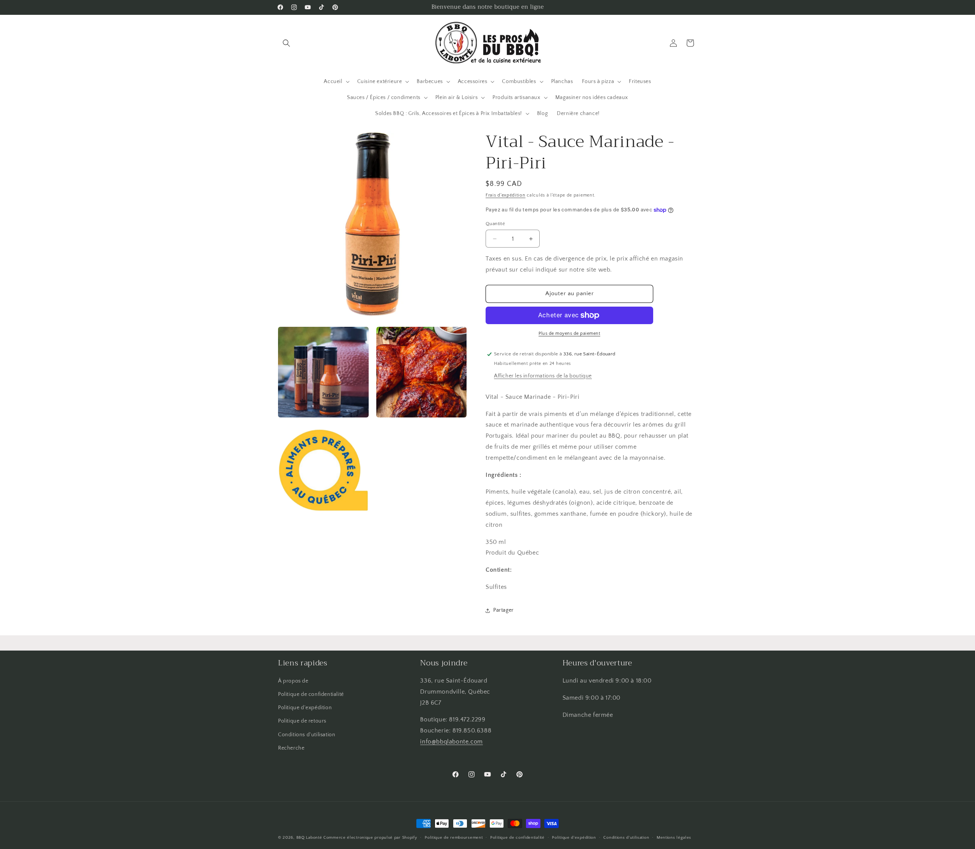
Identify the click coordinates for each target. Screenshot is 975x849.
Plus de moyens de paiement (569, 333)
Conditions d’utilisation (626, 837)
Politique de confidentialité (311, 694)
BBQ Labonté (309, 837)
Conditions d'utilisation (306, 735)
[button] (286, 43)
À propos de (293, 681)
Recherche (291, 748)
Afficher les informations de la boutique (543, 376)
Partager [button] (503, 610)
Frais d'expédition (506, 195)
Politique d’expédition (574, 837)
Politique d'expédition (305, 708)
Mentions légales (674, 837)
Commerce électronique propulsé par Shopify (370, 837)
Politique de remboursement (454, 837)
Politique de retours (302, 721)
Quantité (495, 223)
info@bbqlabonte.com (451, 741)
